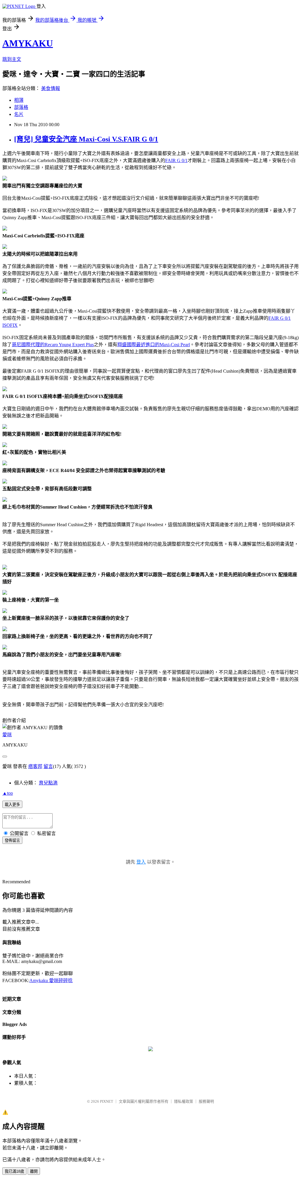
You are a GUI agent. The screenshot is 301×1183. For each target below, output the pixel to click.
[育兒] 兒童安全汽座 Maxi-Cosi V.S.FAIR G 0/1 (86, 139)
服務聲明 (206, 1101)
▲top (7, 793)
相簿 (19, 100)
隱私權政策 (183, 1101)
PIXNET (106, 1101)
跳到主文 (11, 59)
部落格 (21, 107)
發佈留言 (12, 840)
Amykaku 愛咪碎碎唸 (51, 980)
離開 (34, 1171)
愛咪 (7, 734)
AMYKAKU (27, 43)
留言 (48, 766)
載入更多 (12, 804)
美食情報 (50, 88)
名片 (19, 114)
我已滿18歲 (14, 1171)
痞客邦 (35, 766)
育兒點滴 (48, 782)
